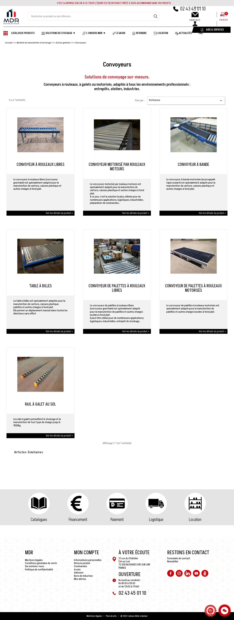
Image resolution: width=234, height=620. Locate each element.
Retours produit (82, 563)
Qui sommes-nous (34, 566)
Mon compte (86, 552)
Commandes (80, 566)
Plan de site (111, 616)
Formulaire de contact (178, 558)
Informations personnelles (87, 560)
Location (195, 519)
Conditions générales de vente (41, 563)
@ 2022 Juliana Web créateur (134, 616)
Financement (78, 519)
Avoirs (77, 569)
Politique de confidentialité (39, 569)
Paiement (117, 519)
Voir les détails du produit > (59, 213)
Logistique (156, 519)
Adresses (78, 573)
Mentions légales (34, 560)
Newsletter (172, 561)
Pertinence (186, 100)
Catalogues (39, 519)
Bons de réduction (83, 576)
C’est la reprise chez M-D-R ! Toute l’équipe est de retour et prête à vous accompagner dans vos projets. (114, 3)
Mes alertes (80, 579)
